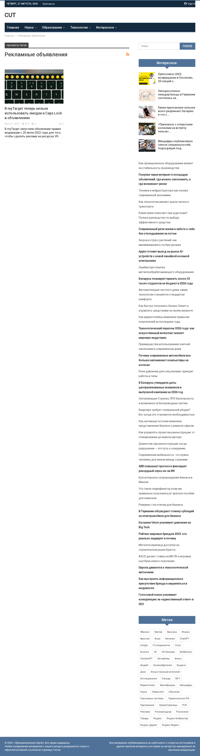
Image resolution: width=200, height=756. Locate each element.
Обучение (174, 691)
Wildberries (186, 652)
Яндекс (157, 718)
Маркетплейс (147, 685)
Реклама (145, 711)
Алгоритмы (163, 658)
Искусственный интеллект (165, 672)
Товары (144, 718)
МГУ (177, 678)
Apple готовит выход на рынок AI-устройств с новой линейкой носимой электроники (164, 256)
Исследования (148, 678)
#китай (158, 632)
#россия (145, 638)
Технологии (79, 27)
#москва (172, 632)
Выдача (181, 665)
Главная (13, 27)
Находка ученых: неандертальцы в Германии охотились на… (176, 94)
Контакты (49, 3)
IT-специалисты (161, 645)
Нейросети (158, 691)
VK (155, 652)
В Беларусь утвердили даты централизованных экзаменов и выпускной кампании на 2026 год (161, 387)
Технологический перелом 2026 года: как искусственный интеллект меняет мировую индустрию (166, 333)
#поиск (186, 632)
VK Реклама (168, 652)
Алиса (178, 658)
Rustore (144, 652)
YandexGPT (146, 658)
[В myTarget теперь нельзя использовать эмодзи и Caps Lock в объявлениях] (34, 86)
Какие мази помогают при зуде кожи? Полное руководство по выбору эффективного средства (163, 217)
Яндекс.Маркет (170, 725)
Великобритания (162, 665)
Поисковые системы (151, 698)
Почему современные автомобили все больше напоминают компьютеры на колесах (165, 360)
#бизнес (145, 632)
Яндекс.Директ (148, 725)
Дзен (143, 672)
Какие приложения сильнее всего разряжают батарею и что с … (176, 111)
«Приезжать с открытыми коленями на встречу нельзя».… (175, 128)
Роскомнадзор (163, 711)
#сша (157, 638)
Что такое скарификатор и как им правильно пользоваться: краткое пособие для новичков (166, 493)
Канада (166, 678)
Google (144, 645)
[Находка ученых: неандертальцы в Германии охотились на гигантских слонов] (147, 95)
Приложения (147, 705)
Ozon (178, 645)
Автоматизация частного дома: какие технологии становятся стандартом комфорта (163, 294)
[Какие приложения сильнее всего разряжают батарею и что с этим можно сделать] (147, 112)
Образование (52, 27)
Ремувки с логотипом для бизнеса (161, 504)
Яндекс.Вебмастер (177, 718)
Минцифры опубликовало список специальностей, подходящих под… (175, 145)
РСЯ (184, 705)
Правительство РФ (178, 698)
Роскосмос (182, 711)
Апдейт (144, 665)
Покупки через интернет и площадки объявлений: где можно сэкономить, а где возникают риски (165, 179)
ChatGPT (184, 638)
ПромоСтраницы (168, 705)
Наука (29, 27)
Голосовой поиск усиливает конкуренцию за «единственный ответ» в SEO (166, 599)
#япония (170, 638)
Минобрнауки (167, 685)
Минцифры (186, 685)
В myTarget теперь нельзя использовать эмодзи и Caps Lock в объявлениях (33, 113)
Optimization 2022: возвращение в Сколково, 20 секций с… (175, 78)
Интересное (105, 27)
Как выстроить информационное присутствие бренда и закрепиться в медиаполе (163, 583)
